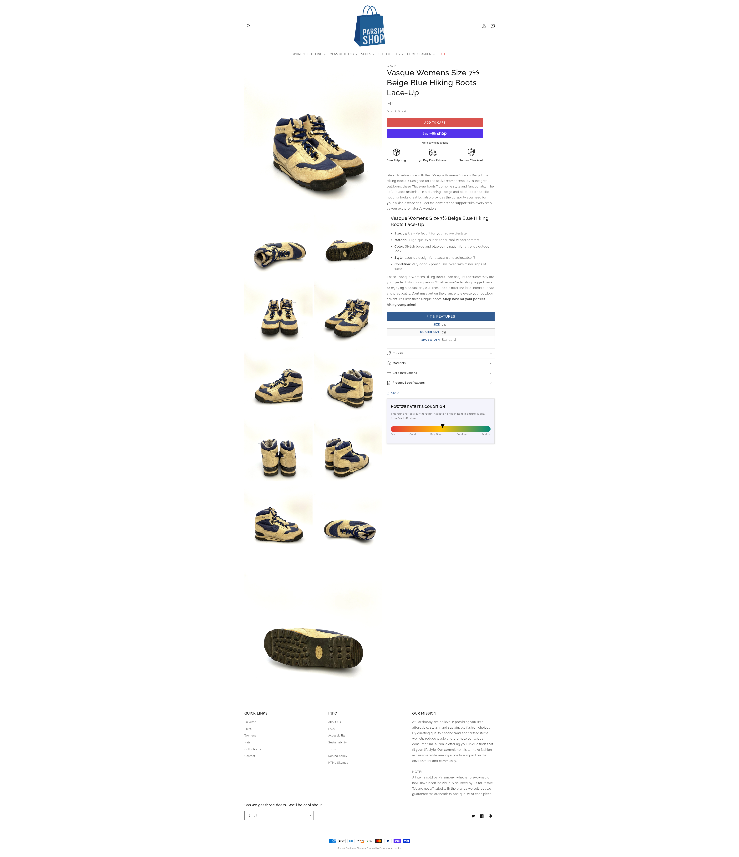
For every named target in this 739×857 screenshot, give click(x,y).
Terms (332, 749)
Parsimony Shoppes (356, 848)
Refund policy (337, 755)
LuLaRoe (250, 722)
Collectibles (252, 749)
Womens (250, 735)
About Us (334, 722)
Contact (249, 755)
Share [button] (395, 393)
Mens (248, 728)
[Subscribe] (309, 815)
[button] (248, 26)
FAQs (331, 728)
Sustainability (337, 742)
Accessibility (337, 735)
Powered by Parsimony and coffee (384, 848)
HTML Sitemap (338, 762)
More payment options (435, 142)
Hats (247, 742)
